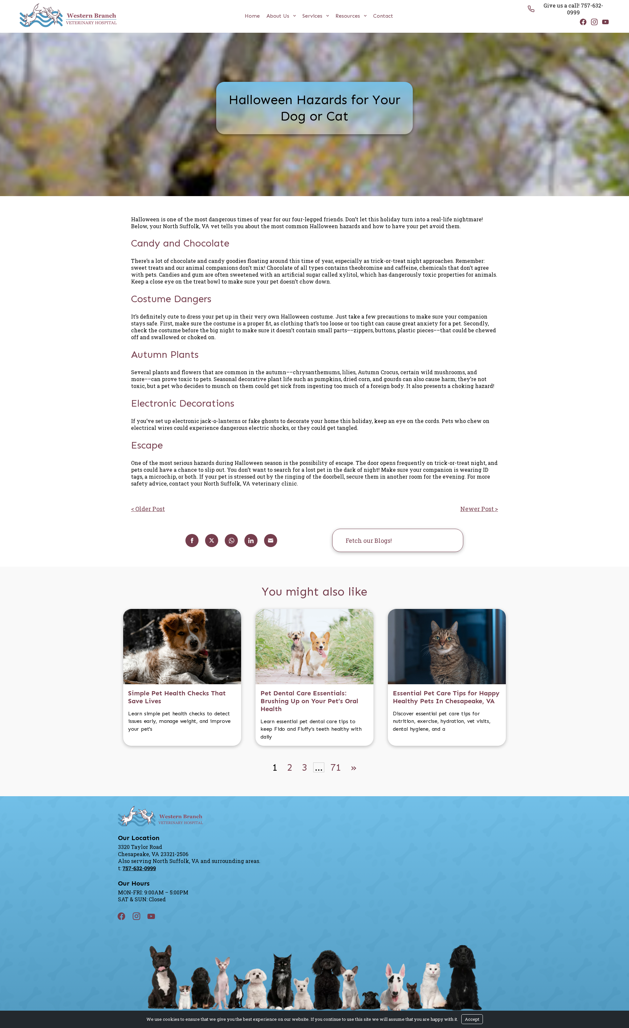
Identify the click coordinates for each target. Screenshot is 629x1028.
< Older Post (148, 509)
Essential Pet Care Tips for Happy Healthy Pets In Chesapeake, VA (446, 697)
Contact (383, 16)
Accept (472, 1019)
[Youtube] (603, 22)
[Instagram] (592, 22)
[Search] (448, 540)
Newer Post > (479, 509)
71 (336, 767)
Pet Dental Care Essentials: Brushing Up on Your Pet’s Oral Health (309, 701)
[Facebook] (581, 22)
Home (252, 16)
